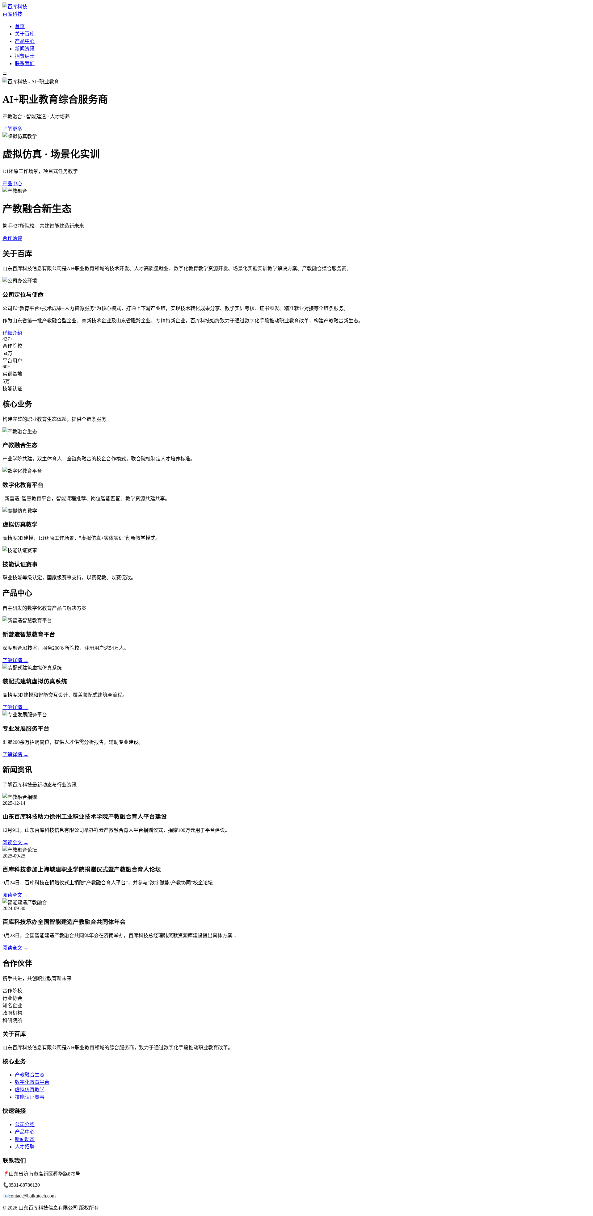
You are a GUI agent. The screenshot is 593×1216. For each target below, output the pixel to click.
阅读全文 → (15, 842)
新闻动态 (25, 1139)
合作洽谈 (12, 238)
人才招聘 (25, 1146)
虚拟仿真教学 (29, 1089)
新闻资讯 (25, 48)
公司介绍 (25, 1124)
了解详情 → (15, 660)
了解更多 (12, 129)
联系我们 (25, 63)
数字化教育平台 (32, 1082)
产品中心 (25, 41)
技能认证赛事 (29, 1097)
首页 (20, 26)
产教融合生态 (29, 1074)
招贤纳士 (25, 56)
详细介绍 (12, 333)
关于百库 (25, 33)
